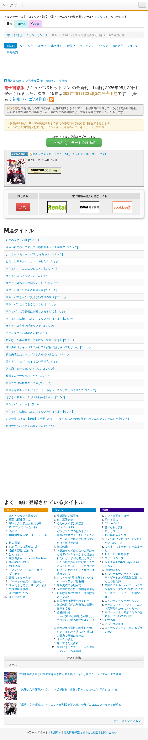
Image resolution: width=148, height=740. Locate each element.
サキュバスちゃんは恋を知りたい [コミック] (32, 283)
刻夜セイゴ (22, 99)
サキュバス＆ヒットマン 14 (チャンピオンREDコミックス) (69, 154)
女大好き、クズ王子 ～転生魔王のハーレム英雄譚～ (76, 649)
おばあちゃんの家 (115, 535)
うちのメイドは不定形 (70, 523)
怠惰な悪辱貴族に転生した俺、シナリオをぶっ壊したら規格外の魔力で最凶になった (76, 631)
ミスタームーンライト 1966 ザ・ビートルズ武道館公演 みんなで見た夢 (123, 577)
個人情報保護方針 (74, 732)
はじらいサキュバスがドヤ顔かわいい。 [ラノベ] (35, 397)
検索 (36, 24)
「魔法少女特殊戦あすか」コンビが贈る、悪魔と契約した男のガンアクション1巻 (67, 689)
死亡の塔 (110, 620)
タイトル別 (26, 46)
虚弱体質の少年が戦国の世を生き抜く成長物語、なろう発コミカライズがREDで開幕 (69, 674)
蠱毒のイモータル (20, 577)
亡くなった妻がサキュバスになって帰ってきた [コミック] (41, 340)
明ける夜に (111, 519)
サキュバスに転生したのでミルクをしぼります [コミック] (41, 318)
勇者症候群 (63, 612)
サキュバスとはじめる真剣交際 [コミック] (31, 290)
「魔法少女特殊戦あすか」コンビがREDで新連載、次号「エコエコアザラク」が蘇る (69, 704)
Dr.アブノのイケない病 (23, 527)
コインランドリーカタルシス (122, 600)
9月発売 (133, 46)
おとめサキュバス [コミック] (23, 240)
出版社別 (56, 46)
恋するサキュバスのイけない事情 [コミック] (32, 361)
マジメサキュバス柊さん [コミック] (27, 333)
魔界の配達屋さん (20, 519)
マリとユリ (111, 531)
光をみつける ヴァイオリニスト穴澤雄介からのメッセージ (123, 606)
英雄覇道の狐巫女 (67, 515)
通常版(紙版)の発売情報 (21, 81)
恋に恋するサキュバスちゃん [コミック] (30, 368)
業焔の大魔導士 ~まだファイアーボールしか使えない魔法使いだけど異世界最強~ (76, 538)
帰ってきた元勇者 (67, 643)
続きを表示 (74, 657)
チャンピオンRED (37, 35)
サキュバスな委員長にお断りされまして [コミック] (36, 311)
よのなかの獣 (17, 597)
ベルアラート (13, 5)
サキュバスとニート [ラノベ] (23, 404)
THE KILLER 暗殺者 (117, 554)
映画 (23, 24)
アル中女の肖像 (114, 624)
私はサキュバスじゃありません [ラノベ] (30, 426)
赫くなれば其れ (114, 527)
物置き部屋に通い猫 (21, 550)
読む (22, 207)
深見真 (40, 99)
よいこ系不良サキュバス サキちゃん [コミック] (34, 254)
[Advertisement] (74, 69)
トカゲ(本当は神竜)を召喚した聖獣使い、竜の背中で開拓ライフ (76, 620)
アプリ (98, 16)
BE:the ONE (112, 523)
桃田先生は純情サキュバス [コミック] (28, 383)
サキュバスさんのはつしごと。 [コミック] (31, 268)
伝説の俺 (62, 546)
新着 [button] (70, 46)
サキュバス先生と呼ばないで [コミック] (30, 325)
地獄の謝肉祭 (113, 570)
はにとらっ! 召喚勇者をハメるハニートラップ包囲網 (75, 579)
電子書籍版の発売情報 (53, 81)
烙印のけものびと (20, 562)
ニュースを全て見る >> (128, 721)
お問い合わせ (109, 732)
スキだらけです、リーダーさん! (28, 585)
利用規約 (55, 732)
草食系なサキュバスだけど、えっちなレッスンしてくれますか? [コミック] (51, 390)
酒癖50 (13, 531)
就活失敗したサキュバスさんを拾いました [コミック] (38, 354)
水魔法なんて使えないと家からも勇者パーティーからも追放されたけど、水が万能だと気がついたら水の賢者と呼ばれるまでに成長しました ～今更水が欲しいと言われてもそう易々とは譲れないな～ (76, 561)
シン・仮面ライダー (117, 515)
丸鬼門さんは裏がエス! (23, 546)
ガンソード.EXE (66, 527)
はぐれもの (16, 554)
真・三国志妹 (65, 519)
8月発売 (118, 46)
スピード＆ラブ (114, 558)
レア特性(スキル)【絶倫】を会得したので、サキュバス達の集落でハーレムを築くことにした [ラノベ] (67, 418)
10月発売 (12, 52)
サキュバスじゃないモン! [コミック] (27, 275)
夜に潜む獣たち (18, 593)
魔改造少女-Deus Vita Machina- (28, 558)
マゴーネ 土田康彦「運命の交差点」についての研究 (123, 614)
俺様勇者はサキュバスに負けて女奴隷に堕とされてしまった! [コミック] (49, 347)
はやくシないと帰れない (24, 515)
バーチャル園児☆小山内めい (26, 581)
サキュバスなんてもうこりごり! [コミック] (31, 304)
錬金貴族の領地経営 (69, 585)
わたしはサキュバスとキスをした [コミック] (32, 261)
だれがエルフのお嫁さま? (72, 531)
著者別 (42, 46)
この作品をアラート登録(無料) (74, 142)
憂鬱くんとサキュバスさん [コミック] (28, 376)
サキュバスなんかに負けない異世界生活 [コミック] (36, 297)
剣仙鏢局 (14, 566)
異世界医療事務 (18, 589)
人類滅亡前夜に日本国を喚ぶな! (76, 589)
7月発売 (103, 46)
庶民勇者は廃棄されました (73, 600)
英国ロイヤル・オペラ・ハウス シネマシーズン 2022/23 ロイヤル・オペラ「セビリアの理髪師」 (125, 591)
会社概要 (92, 732)
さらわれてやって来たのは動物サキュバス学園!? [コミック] (42, 247)
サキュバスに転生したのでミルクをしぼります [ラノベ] (39, 411)
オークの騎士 (65, 639)
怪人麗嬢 (14, 542)
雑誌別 (18, 35)
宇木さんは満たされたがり (25, 523)
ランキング (87, 46)
